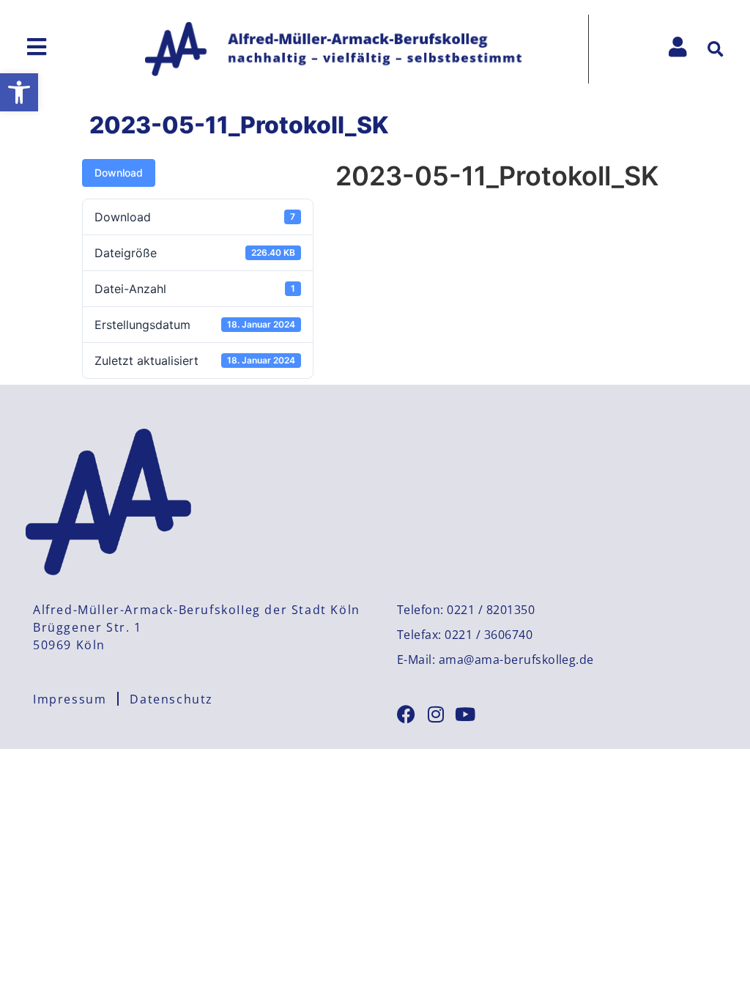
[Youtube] (465, 714)
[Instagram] (435, 714)
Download (118, 172)
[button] (19, 92)
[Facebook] (406, 714)
